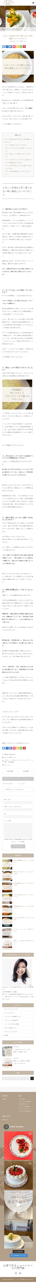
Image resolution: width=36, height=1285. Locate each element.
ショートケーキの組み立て (11, 1020)
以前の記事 (5, 373)
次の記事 (26, 771)
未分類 (6, 1035)
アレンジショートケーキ (11, 1009)
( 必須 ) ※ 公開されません (12, 806)
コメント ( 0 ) (21, 783)
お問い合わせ (5, 1119)
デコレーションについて (11, 1031)
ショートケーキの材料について (12, 1016)
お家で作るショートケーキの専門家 (18, 1267)
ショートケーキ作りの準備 (11, 1024)
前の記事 (10, 771)
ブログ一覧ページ (22, 1099)
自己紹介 (4, 1099)
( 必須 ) (7, 799)
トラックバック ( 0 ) (7, 783)
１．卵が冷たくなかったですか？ (16, 145)
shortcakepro (12, 754)
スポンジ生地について (21, 41)
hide (19, 135)
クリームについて (9, 1013)
